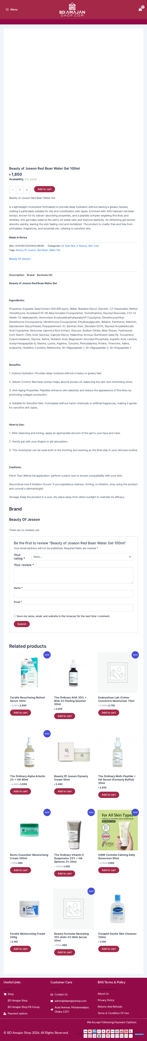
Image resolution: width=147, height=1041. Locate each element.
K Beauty (82, 245)
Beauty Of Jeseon (20, 258)
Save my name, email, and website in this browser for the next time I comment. (63, 616)
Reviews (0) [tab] (44, 275)
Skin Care (93, 245)
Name (18, 587)
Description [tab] (16, 275)
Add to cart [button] (20, 712)
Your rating (19, 556)
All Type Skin (68, 245)
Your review (24, 565)
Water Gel (54, 250)
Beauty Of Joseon (26, 250)
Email (18, 601)
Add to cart (44, 189)
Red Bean (42, 250)
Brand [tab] (30, 275)
